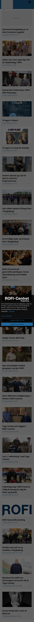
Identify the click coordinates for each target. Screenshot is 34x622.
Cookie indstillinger (6, 316)
